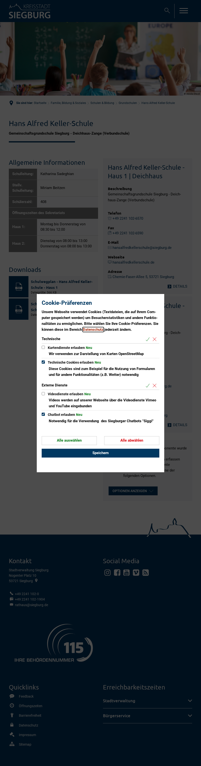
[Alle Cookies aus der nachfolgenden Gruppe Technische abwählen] (155, 339)
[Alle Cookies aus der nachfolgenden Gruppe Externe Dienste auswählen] (149, 386)
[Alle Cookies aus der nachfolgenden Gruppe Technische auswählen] (149, 339)
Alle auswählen (69, 440)
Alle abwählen (131, 440)
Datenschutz (93, 329)
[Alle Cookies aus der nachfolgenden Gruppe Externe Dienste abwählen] (155, 386)
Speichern (100, 453)
